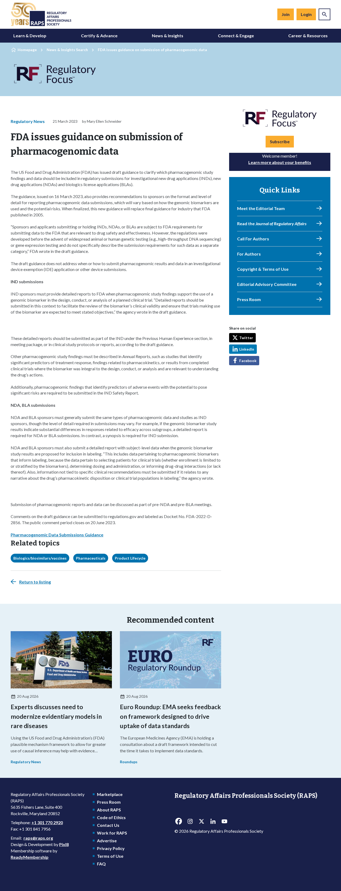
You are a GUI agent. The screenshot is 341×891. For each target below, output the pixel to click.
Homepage (27, 49)
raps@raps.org (38, 837)
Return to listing (35, 581)
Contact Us (108, 825)
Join (286, 14)
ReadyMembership (29, 857)
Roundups (128, 761)
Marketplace (110, 794)
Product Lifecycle (130, 558)
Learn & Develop (29, 35)
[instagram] (190, 821)
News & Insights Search (67, 49)
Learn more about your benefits (279, 162)
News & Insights (167, 35)
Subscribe (280, 141)
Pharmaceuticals (90, 558)
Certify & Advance (99, 35)
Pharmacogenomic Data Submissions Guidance (57, 534)
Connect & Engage (236, 35)
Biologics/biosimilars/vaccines (40, 558)
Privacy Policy (111, 848)
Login (306, 14)
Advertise (107, 840)
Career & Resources (308, 35)
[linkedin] (213, 821)
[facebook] (178, 821)
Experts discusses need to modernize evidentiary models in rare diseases (56, 716)
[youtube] (224, 821)
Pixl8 (64, 844)
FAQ (101, 863)
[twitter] (201, 821)
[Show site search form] (324, 14)
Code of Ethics (111, 817)
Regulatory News (28, 121)
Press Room (109, 801)
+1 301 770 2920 (47, 822)
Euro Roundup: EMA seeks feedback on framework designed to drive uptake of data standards (170, 716)
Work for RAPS (112, 832)
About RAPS (109, 809)
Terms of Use (110, 856)
